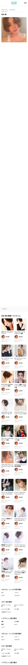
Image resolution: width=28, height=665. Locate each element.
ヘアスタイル (12, 9)
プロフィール (4, 9)
